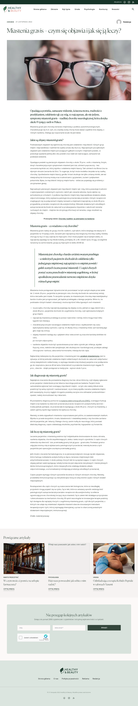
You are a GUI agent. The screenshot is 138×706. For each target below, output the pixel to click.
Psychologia (53, 577)
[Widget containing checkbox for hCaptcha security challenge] (33, 637)
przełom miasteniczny (89, 356)
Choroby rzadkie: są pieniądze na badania (76, 219)
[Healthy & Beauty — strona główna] (12, 9)
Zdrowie (10, 22)
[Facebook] (124, 2)
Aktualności (118, 2)
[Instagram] (129, 2)
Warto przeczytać (10, 577)
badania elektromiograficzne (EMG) (75, 401)
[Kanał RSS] (133, 2)
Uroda (96, 577)
